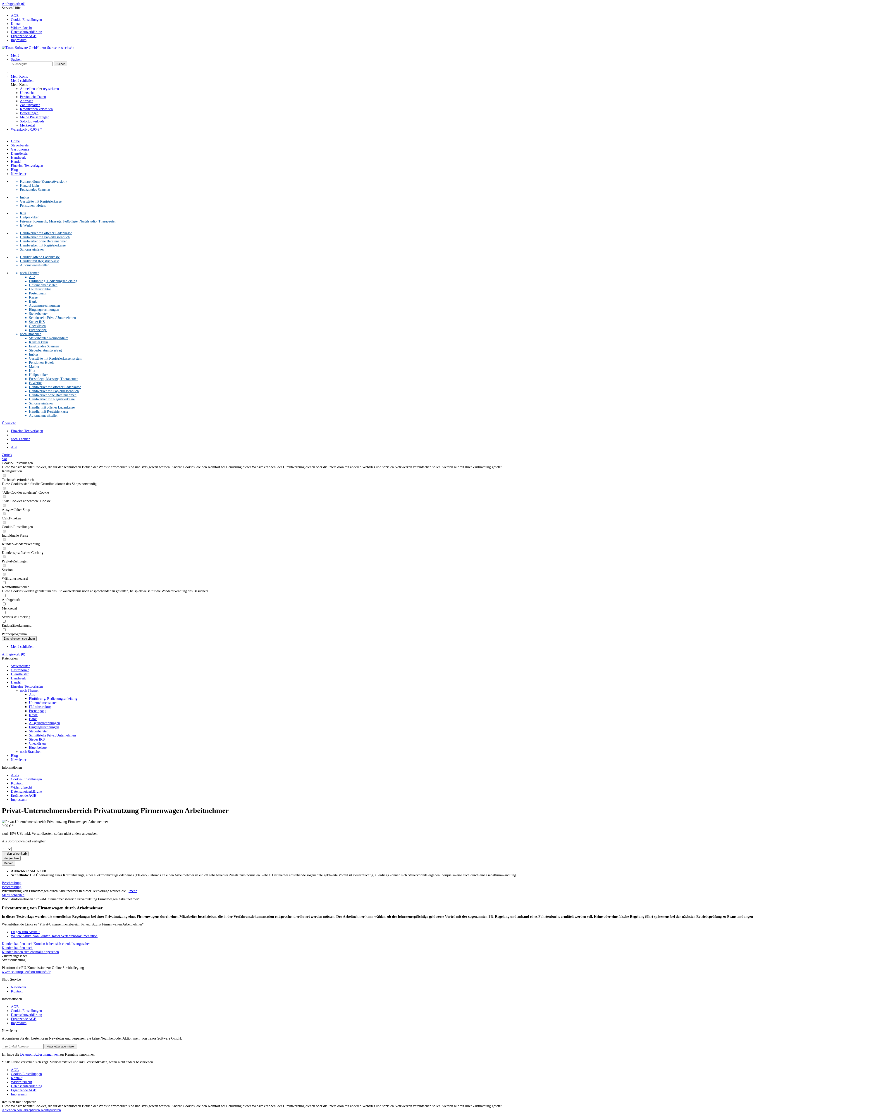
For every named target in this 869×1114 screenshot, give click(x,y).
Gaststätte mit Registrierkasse (41, 201)
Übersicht (27, 93)
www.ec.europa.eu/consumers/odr (26, 972)
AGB (15, 15)
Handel (16, 682)
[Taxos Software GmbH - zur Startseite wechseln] (38, 48)
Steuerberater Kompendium (48, 338)
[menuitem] (434, 4)
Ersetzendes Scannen (35, 189)
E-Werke (26, 225)
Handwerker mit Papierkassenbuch (45, 237)
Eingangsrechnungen (44, 309)
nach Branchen (30, 334)
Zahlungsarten (30, 105)
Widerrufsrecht (21, 28)
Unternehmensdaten (43, 285)
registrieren (51, 89)
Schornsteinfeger (32, 249)
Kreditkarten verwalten (36, 109)
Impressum (18, 40)
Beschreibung (11, 883)
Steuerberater (38, 314)
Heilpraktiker (29, 217)
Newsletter (18, 760)
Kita (23, 213)
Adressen (26, 101)
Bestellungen (29, 113)
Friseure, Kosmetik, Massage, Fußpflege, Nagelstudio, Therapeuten (68, 221)
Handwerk (18, 678)
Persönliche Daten (33, 97)
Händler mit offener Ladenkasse (52, 407)
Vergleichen (11, 858)
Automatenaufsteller (34, 265)
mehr (133, 891)
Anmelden (28, 89)
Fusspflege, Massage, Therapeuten (53, 379)
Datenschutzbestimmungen (39, 1054)
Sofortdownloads (32, 121)
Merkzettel (27, 125)
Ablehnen (9, 1110)
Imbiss (24, 197)
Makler (34, 366)
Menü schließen (22, 80)
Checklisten (37, 326)
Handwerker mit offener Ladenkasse (46, 233)
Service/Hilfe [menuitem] (22, 24)
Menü (15, 55)
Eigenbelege (38, 330)
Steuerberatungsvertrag (45, 350)
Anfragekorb (13, 4)
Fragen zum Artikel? (25, 932)
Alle (32, 277)
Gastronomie (20, 670)
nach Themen (29, 273)
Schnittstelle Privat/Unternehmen (52, 318)
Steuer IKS (37, 322)
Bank (33, 301)
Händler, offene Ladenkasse (40, 257)
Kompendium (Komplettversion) (43, 181)
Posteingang (37, 293)
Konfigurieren (51, 1110)
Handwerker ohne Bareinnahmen (43, 241)
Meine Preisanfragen (34, 117)
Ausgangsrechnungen (44, 305)
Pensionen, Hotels (33, 205)
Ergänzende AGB (23, 36)
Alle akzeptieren (29, 1110)
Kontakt (16, 24)
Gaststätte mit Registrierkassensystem (55, 358)
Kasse (33, 297)
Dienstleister (20, 674)
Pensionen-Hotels (41, 362)
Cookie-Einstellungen (26, 20)
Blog (14, 756)
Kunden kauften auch (17, 944)
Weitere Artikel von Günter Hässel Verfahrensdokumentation (54, 936)
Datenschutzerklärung (26, 32)
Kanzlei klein (29, 185)
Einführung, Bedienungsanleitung (53, 281)
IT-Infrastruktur (40, 289)
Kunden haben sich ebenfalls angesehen (62, 944)
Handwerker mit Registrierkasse (43, 245)
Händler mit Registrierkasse (39, 261)
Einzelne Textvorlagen (27, 686)
